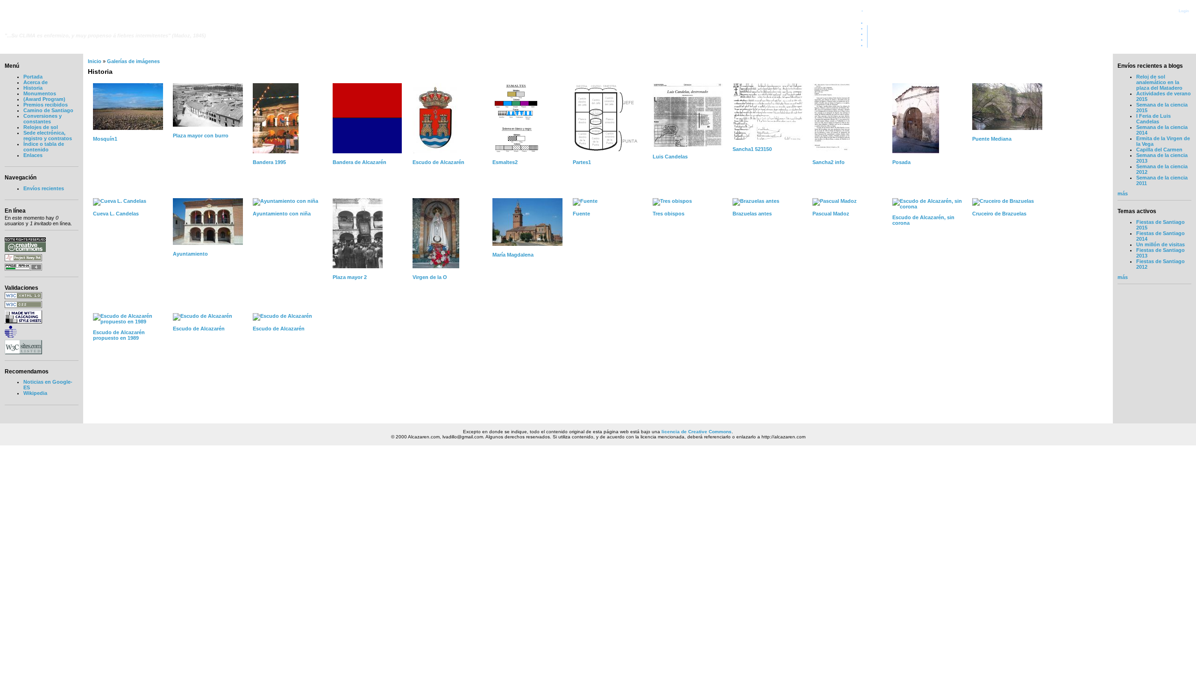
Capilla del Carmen (1159, 149)
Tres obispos (668, 213)
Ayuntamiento (190, 254)
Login (1184, 10)
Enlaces (33, 155)
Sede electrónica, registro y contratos (47, 135)
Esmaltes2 (505, 162)
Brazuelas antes (752, 213)
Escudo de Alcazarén (438, 162)
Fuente (581, 213)
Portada (1179, 22)
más (1123, 193)
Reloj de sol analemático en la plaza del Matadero (1159, 82)
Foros (1182, 45)
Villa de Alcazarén (47, 26)
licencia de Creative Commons (697, 431)
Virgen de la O (430, 277)
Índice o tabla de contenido (43, 146)
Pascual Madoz (830, 213)
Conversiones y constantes (42, 118)
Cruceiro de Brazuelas (999, 213)
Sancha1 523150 (752, 149)
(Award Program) (44, 99)
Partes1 (582, 162)
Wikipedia (35, 393)
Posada (901, 162)
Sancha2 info (828, 162)
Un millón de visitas (1160, 244)
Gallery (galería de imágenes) (1153, 33)
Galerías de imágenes (133, 61)
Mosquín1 (105, 139)
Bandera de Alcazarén (359, 162)
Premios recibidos (45, 104)
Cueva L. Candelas (116, 213)
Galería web (1174, 28)
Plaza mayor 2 (350, 277)
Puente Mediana (991, 139)
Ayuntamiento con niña (282, 213)
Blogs (1182, 39)
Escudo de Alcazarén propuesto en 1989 (119, 335)
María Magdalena (513, 255)
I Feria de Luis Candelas (1153, 118)
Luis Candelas (670, 156)
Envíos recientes (43, 188)
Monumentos (39, 93)
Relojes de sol (40, 127)
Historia (33, 88)
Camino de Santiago (48, 110)
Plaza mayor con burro (200, 135)
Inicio (94, 61)
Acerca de (35, 82)
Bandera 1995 (269, 162)
